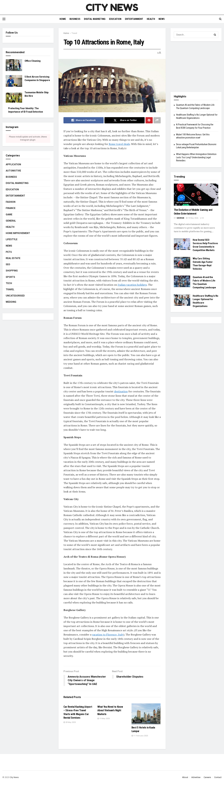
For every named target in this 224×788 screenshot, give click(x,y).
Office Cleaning (33, 60)
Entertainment (134, 19)
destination (121, 391)
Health (151, 19)
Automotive (13, 170)
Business (75, 19)
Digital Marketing (94, 19)
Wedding (11, 302)
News (162, 19)
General (11, 220)
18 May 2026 (192, 218)
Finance (10, 208)
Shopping (12, 270)
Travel (74, 33)
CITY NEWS (112, 7)
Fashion (10, 202)
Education (115, 19)
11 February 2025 (140, 736)
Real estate (13, 258)
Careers (207, 777)
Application (13, 164)
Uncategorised (15, 295)
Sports (10, 277)
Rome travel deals (119, 144)
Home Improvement (18, 233)
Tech (9, 283)
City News (14, 777)
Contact (218, 777)
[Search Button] (215, 34)
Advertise (195, 777)
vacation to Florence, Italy (107, 634)
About (185, 777)
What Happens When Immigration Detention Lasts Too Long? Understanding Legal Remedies (196, 157)
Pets (9, 252)
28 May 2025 (70, 722)
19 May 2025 (104, 718)
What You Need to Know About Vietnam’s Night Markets (110, 710)
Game (9, 214)
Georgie (180, 218)
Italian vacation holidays (132, 285)
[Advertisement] (196, 66)
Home (63, 19)
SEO (8, 264)
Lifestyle (11, 239)
